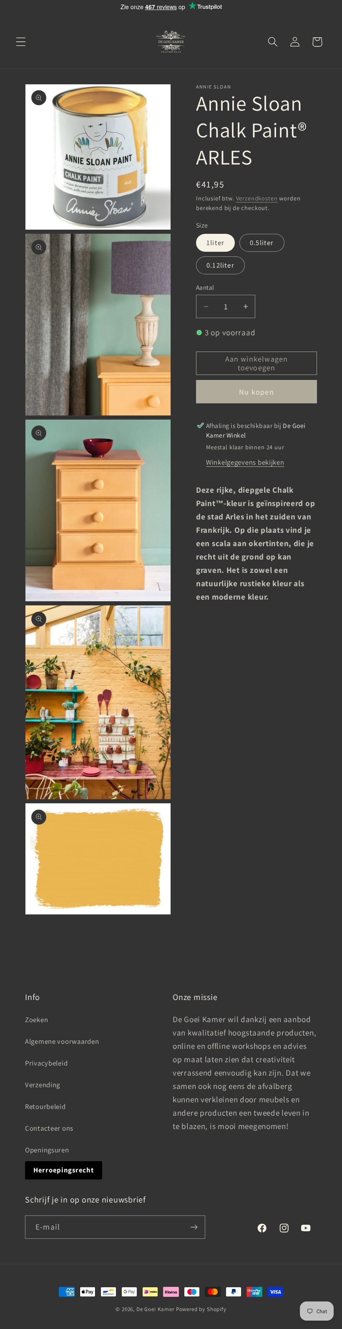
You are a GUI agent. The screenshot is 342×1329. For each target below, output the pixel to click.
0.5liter (262, 242)
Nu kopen (256, 392)
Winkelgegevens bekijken (245, 462)
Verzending (42, 1084)
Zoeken (36, 1019)
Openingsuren (47, 1149)
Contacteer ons (49, 1128)
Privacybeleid (46, 1063)
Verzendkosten (257, 198)
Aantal (205, 287)
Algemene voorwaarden (62, 1041)
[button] (21, 42)
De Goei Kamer (155, 1309)
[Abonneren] (194, 1227)
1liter (215, 242)
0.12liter (220, 265)
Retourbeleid (45, 1106)
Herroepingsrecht (63, 1170)
